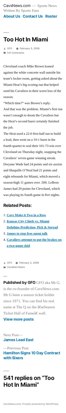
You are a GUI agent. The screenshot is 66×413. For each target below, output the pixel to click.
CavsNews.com (17, 5)
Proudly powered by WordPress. (40, 403)
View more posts (18, 319)
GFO (9, 48)
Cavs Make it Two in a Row (26, 215)
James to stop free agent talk (27, 233)
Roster (51, 16)
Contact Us (33, 16)
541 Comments (15, 52)
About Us (11, 16)
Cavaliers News (16, 267)
